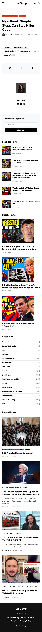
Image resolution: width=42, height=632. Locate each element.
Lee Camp (21, 3)
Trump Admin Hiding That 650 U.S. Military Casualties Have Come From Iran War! (24, 175)
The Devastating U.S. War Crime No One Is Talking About (25, 189)
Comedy (5, 354)
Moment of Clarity (12, 618)
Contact (31, 618)
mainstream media (20, 47)
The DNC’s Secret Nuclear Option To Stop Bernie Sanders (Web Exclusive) (21, 493)
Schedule (14, 621)
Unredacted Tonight (9, 400)
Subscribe (20, 130)
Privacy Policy (25, 621)
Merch (23, 618)
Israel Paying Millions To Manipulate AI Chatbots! (22, 148)
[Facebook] (16, 626)
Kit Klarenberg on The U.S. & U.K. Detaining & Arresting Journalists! (19, 247)
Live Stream (6, 375)
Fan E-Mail (6, 367)
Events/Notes (7, 362)
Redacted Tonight (9, 16)
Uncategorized (7, 395)
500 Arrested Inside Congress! (17, 453)
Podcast (5, 383)
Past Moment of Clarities (10, 379)
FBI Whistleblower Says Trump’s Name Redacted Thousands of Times (21, 286)
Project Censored (24, 51)
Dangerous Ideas (8, 358)
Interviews (6, 371)
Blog (3, 350)
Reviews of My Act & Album (12, 391)
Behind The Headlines (9, 346)
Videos (22, 16)
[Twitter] (21, 626)
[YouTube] (25, 626)
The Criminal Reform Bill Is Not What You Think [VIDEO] (20, 539)
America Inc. (6, 342)
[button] (3, 3)
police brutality (9, 51)
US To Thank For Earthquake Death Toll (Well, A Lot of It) (19, 592)
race (35, 51)
